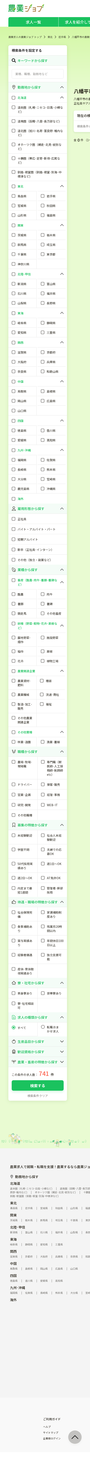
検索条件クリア (37, 1095)
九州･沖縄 (17, 1287)
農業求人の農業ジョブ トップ (25, 37)
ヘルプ (47, 1426)
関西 (13, 1251)
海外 (13, 1299)
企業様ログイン (52, 1438)
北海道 (15, 1183)
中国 (13, 1263)
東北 (50, 37)
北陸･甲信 (17, 1227)
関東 (13, 1214)
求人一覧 (33, 22)
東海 (13, 1239)
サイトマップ (50, 1432)
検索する (37, 1085)
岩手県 (62, 37)
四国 (13, 1275)
